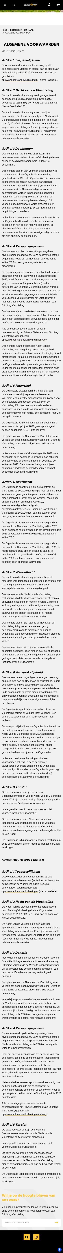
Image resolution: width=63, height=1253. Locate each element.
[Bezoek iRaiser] (31, 1247)
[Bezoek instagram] (36, 1237)
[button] (4, 4)
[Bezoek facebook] (27, 1237)
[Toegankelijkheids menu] (59, 1249)
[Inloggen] (49, 4)
